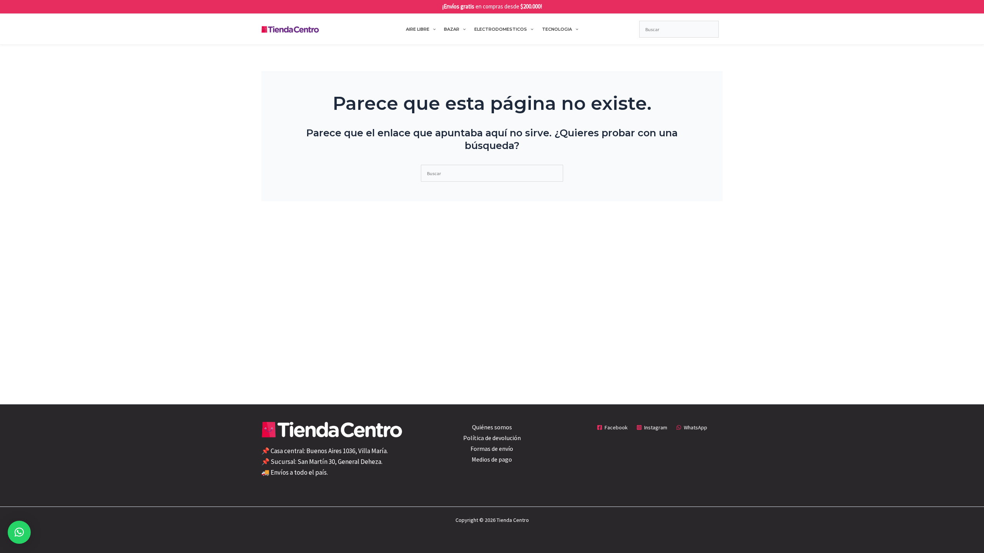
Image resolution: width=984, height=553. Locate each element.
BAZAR (451, 29)
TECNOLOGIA (557, 29)
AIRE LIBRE (417, 29)
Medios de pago (492, 459)
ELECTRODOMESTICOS (500, 29)
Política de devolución (492, 438)
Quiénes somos (492, 427)
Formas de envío (491, 448)
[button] (432, 29)
